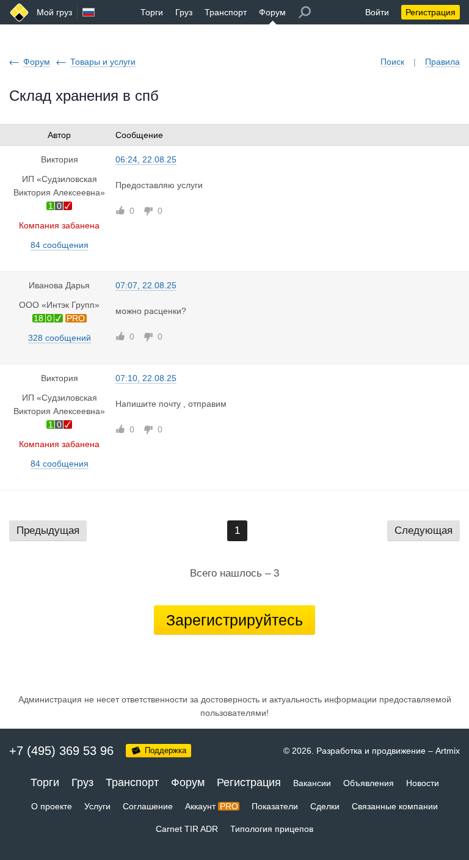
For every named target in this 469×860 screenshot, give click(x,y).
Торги (151, 12)
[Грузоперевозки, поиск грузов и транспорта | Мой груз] (19, 12)
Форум (272, 12)
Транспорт (226, 12)
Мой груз (54, 12)
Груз (183, 12)
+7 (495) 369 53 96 (61, 750)
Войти (377, 12)
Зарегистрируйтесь (234, 620)
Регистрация (430, 12)
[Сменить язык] (88, 12)
